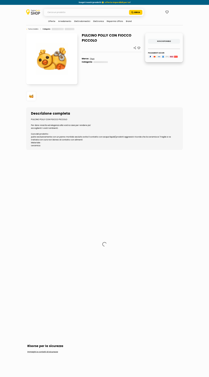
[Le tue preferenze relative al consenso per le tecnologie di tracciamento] (204, 372)
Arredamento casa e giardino (63, 29)
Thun (92, 58)
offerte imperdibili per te (117, 2)
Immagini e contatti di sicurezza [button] (42, 170)
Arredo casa (81, 29)
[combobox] (94, 12)
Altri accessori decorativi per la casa (102, 29)
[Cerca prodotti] (135, 12)
